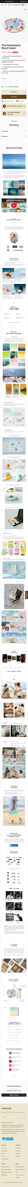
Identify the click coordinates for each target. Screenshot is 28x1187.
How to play (4, 1150)
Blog (3, 1156)
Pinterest (18, 1153)
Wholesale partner (6, 1169)
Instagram (18, 1150)
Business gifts (5, 1167)
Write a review (14, 1095)
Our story (4, 1148)
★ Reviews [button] (26, 594)
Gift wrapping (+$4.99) (14, 106)
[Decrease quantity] (4, 81)
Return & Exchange (20, 1169)
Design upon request (7, 1172)
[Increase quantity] (10, 81)
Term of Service (20, 1175)
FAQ (17, 1172)
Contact (17, 1177)
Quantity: (4, 78)
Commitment (5, 1159)
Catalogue (4, 1175)
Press (3, 1153)
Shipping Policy (19, 1167)
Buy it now (14, 96)
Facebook (18, 1148)
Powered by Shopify (18, 1182)
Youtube (18, 1156)
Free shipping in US (6, 1)
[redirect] (22, 5)
